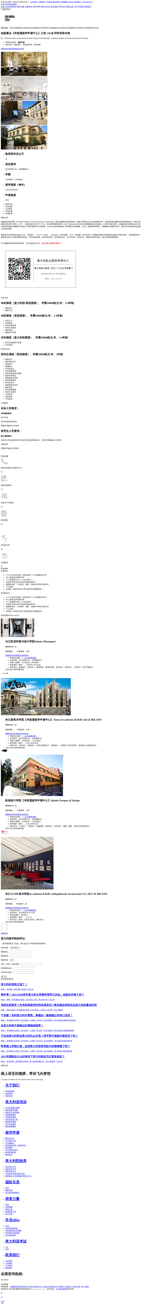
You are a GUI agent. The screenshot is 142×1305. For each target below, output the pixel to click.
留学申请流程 (10, 1152)
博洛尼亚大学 (10, 1169)
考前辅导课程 (10, 1117)
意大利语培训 (10, 7)
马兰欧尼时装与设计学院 (15, 1174)
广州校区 (48, 2)
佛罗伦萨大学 (10, 1171)
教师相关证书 (10, 1212)
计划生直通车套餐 (12, 1108)
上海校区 (41, 2)
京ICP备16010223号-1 (39, 1289)
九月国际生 (9, 1143)
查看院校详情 (10, 655)
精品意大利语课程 (12, 1112)
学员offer (62, 7)
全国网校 (63, 2)
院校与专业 (45, 7)
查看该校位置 (18, 49)
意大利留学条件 (11, 1150)
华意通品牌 (9, 1091)
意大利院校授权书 (12, 1193)
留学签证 (8, 1155)
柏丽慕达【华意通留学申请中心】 (18, 1176)
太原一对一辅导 (82, 1287)
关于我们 (12, 1085)
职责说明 (8, 1096)
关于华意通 (78, 7)
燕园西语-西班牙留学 (18, 1287)
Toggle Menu (6, 9)
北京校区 (33, 2)
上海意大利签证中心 (51, 1287)
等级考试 (28, 7)
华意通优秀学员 (11, 1228)
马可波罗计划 (10, 1141)
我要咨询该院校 (7, 49)
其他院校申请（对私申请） (16, 1145)
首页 (2, 7)
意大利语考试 (16, 1241)
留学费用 (8, 1148)
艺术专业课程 (10, 1124)
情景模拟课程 (10, 1115)
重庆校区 (56, 2)
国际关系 (69, 7)
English (70, 2)
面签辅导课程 (10, 1122)
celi (6, 1247)
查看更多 (4, 933)
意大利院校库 (16, 1161)
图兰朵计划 (9, 1138)
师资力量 (20, 7)
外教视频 (8, 1207)
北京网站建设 (61, 1289)
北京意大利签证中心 (35, 1287)
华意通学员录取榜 (12, 1233)
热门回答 (8, 1214)
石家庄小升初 (71, 1287)
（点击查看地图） (30, 658)
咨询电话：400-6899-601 (83, 2)
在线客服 (4, 1284)
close (2, 1301)
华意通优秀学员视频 (13, 1231)
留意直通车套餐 (11, 1110)
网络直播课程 (10, 1126)
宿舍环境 (8, 1094)
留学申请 (36, 7)
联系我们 (87, 7)
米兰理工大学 (10, 1167)
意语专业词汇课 (11, 1119)
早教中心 (62, 1287)
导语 (7, 1188)
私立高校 (54, 7)
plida (7, 1249)
